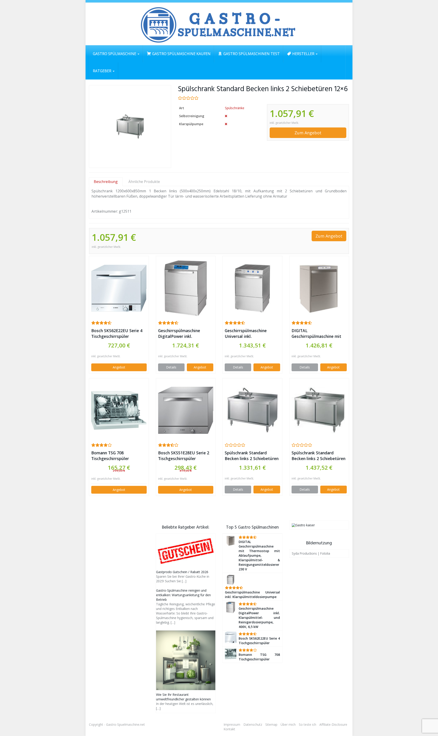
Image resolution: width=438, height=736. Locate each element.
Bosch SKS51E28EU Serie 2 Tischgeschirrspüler (183, 455)
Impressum (232, 724)
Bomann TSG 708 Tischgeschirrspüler (110, 455)
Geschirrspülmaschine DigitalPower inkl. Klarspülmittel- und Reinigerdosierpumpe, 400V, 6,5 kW (185, 333)
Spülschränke (234, 108)
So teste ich (307, 724)
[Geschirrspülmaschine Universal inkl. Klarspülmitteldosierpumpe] (252, 288)
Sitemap (271, 724)
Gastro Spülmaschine (115, 53)
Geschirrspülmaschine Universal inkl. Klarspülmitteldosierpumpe (251, 333)
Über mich (288, 724)
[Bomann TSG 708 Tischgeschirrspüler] (119, 410)
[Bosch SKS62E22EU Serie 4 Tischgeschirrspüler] (119, 288)
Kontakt (229, 729)
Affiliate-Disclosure (333, 724)
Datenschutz (252, 724)
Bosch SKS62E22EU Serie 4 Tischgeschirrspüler (116, 333)
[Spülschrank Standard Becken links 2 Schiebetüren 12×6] (130, 126)
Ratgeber (102, 70)
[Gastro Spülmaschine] (219, 24)
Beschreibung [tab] (106, 181)
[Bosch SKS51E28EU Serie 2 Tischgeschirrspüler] (186, 410)
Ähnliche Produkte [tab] (144, 181)
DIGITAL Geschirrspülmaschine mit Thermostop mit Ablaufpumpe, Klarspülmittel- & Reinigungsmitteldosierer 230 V (316, 333)
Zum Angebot (308, 132)
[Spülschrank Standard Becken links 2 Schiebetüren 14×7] (319, 410)
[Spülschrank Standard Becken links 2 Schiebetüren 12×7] (252, 410)
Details (171, 367)
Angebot (119, 367)
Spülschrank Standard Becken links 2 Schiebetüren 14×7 (318, 455)
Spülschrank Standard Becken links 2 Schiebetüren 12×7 (252, 455)
